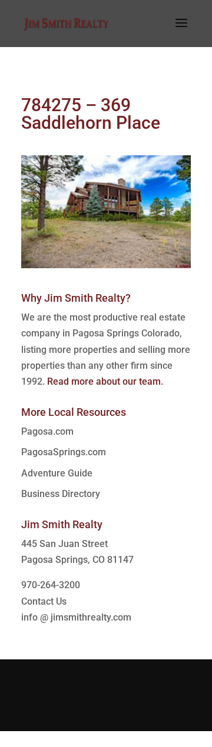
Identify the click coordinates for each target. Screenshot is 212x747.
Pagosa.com (47, 431)
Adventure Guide (56, 473)
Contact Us (44, 601)
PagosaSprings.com (63, 452)
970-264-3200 (50, 585)
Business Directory (60, 493)
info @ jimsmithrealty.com (76, 617)
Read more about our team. (105, 381)
